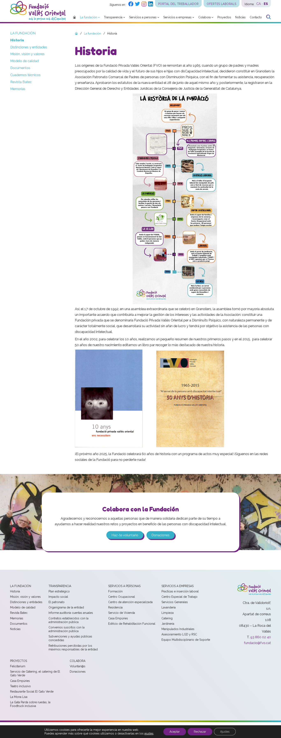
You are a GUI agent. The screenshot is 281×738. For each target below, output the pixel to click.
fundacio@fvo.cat (257, 643)
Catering (167, 618)
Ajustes (225, 731)
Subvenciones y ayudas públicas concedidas (70, 638)
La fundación (23, 33)
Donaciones (160, 535)
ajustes (148, 733)
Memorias (17, 89)
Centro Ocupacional (121, 596)
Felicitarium (17, 666)
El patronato (57, 602)
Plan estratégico (59, 591)
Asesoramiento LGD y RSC (179, 634)
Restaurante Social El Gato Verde (31, 691)
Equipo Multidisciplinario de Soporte (185, 639)
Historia (17, 40)
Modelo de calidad (24, 61)
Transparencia (60, 586)
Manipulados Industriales (177, 629)
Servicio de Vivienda (121, 612)
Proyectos (18, 661)
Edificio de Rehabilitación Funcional (131, 623)
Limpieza (167, 612)
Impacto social (58, 596)
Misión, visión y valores (27, 54)
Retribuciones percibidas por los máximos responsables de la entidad (73, 647)
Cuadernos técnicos (25, 75)
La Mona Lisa (18, 697)
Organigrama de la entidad (66, 607)
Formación (115, 591)
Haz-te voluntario (124, 535)
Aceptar (175, 731)
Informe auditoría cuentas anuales (71, 612)
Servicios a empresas (177, 586)
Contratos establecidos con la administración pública (68, 620)
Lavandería (168, 607)
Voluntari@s (77, 666)
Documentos (20, 68)
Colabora (77, 661)
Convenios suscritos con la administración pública (67, 629)
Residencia (115, 607)
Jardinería (167, 623)
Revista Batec (21, 82)
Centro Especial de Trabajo (179, 596)
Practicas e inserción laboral (180, 591)
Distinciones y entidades (28, 47)
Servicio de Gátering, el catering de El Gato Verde (35, 673)
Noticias (15, 629)
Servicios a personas (124, 586)
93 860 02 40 (260, 637)
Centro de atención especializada (130, 602)
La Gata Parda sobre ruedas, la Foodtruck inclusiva (30, 704)
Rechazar (200, 731)
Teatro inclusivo (20, 686)
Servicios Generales (174, 602)
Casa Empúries (118, 618)
